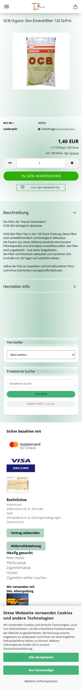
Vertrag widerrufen (25, 533)
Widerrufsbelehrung (26, 546)
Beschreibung (16, 212)
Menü (6, 6)
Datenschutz (15, 522)
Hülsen (12, 572)
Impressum (14, 504)
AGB (9, 513)
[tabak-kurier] (41, 6)
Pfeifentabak (16, 562)
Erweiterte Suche (41, 404)
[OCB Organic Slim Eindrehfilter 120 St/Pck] (41, 60)
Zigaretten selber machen (26, 577)
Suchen (41, 394)
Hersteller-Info (16, 286)
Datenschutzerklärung (17, 649)
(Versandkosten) (65, 129)
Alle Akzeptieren (41, 657)
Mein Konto (15, 557)
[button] (9, 163)
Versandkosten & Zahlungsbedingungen (34, 517)
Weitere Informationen (41, 681)
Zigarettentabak (19, 567)
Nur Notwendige (41, 670)
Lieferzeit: (10, 129)
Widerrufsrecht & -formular (25, 509)
